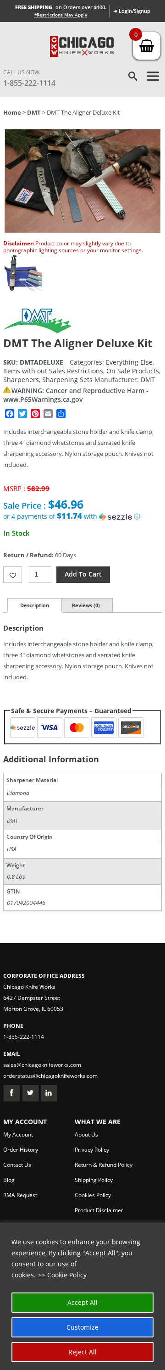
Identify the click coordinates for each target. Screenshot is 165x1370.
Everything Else (129, 362)
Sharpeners (21, 379)
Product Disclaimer (99, 1210)
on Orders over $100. (60, 7)
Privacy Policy (92, 1150)
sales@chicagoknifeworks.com (42, 1065)
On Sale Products (132, 370)
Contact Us (17, 1165)
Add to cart (83, 574)
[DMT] (37, 331)
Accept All (82, 1302)
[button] (82, 516)
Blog (9, 1180)
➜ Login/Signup (131, 10)
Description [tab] (34, 605)
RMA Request (20, 1195)
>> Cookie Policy (62, 1274)
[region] (82, 1296)
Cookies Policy (93, 1195)
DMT (34, 112)
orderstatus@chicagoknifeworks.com (50, 1076)
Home (12, 112)
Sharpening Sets (67, 379)
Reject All (82, 1352)
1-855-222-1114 (29, 83)
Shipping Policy (94, 1180)
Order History (20, 1150)
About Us (86, 1134)
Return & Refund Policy (103, 1165)
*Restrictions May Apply (60, 14)
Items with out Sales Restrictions (53, 370)
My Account (18, 1134)
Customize (82, 1327)
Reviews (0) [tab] (86, 605)
